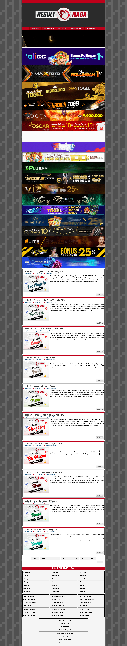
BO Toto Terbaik (84, 609)
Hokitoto (82, 591)
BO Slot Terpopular (29, 609)
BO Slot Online (56, 599)
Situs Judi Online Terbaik (59, 596)
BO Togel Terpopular (85, 615)
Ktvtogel (26, 579)
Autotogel (27, 585)
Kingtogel (82, 588)
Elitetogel (27, 591)
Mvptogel (27, 588)
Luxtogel (82, 579)
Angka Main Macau (51, 445)
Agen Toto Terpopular (86, 612)
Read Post (100, 294)
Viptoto (54, 579)
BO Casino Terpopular (65, 643)
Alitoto (81, 582)
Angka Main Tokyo (51, 474)
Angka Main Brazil (51, 503)
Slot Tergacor (65, 623)
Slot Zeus (65, 636)
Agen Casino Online (65, 639)
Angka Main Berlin (51, 532)
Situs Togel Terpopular (58, 609)
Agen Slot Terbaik (57, 603)
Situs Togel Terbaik (85, 596)
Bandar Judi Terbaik (30, 603)
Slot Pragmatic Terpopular (65, 633)
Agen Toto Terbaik (85, 603)
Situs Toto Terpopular (85, 606)
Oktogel (26, 582)
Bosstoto (54, 582)
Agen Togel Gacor (29, 599)
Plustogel (82, 585)
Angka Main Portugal (51, 302)
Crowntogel (55, 591)
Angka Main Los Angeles (52, 273)
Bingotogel (82, 575)
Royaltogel (55, 572)
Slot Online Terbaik (29, 612)
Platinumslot (55, 588)
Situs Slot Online (29, 606)
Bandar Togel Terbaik (58, 606)
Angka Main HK (50, 417)
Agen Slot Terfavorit (30, 615)
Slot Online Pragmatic (65, 630)
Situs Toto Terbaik (57, 612)
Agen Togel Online (57, 615)
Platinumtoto (56, 575)
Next (83, 558)
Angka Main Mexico (51, 388)
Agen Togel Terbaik (65, 620)
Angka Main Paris (50, 359)
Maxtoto (54, 585)
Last (92, 558)
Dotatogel (27, 572)
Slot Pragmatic (65, 627)
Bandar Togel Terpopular (86, 599)
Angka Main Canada (51, 331)
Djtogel (26, 575)
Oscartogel (82, 572)
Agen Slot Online (29, 596)
